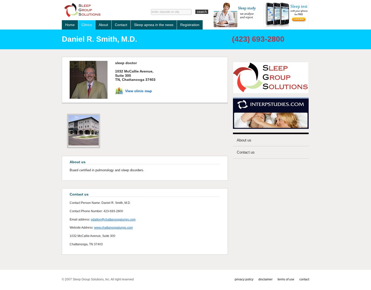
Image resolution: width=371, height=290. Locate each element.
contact (304, 279)
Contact (121, 25)
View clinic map (138, 91)
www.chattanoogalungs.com (113, 227)
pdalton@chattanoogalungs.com (113, 219)
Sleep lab (99, 10)
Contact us (246, 152)
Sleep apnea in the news (153, 25)
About (103, 25)
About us (244, 140)
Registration (189, 25)
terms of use (286, 279)
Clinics (87, 25)
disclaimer (265, 279)
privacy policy (244, 279)
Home (70, 25)
